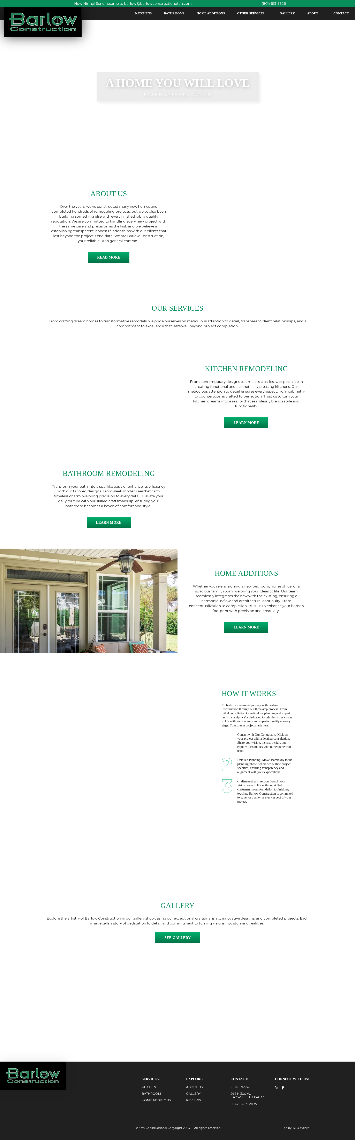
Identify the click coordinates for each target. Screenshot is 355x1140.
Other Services (250, 13)
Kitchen (149, 1087)
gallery (193, 1093)
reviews (193, 1100)
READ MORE (108, 257)
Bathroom (151, 1093)
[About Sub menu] (322, 13)
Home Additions (211, 13)
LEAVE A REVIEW (244, 1104)
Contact (341, 13)
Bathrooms (174, 13)
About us (194, 1087)
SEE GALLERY (178, 938)
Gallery (287, 13)
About (312, 13)
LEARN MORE (246, 423)
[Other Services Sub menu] (268, 13)
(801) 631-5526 (241, 1087)
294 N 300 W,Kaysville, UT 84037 (247, 1095)
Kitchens (143, 13)
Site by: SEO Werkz (295, 1128)
